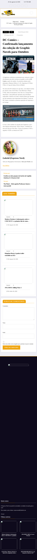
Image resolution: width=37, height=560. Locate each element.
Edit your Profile (26, 161)
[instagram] (22, 5)
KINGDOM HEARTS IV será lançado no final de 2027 (28, 552)
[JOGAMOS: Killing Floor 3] (18, 275)
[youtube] (26, 5)
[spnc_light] (35, 13)
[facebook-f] (11, 5)
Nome (4, 322)
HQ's (12, 31)
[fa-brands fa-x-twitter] (14, 5)
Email (4, 332)
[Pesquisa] (31, 12)
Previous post (7, 173)
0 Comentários (20, 35)
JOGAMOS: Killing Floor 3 (13, 287)
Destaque (6, 31)
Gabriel (8, 217)
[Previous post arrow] (32, 176)
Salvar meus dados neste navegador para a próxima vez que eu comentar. (18, 344)
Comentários (5, 306)
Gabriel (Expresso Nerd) (23, 31)
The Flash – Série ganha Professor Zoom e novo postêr (17, 185)
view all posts (6, 165)
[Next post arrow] (32, 185)
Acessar (2, 514)
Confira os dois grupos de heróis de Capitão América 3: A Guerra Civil (17, 177)
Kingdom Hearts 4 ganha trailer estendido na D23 (14, 254)
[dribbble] (18, 5)
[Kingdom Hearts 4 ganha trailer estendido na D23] (18, 241)
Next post (6, 181)
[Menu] (26, 12)
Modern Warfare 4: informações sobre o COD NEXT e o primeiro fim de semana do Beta (17, 220)
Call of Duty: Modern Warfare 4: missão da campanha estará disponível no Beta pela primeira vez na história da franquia (9, 552)
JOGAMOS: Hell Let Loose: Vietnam (28, 535)
